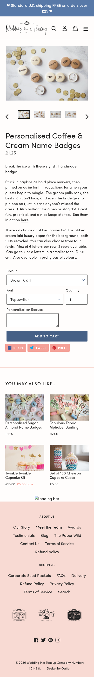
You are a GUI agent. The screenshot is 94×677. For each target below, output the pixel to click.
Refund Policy (32, 583)
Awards (74, 527)
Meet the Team (49, 527)
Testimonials (24, 535)
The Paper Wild (67, 535)
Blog (44, 535)
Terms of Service (59, 543)
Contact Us (29, 543)
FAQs (61, 575)
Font (10, 290)
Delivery (78, 575)
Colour (12, 270)
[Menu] (86, 28)
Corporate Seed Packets (29, 575)
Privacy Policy (62, 583)
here (24, 219)
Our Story (21, 527)
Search (64, 592)
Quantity (72, 290)
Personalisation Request (25, 309)
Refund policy (47, 551)
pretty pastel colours (59, 257)
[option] (24, 115)
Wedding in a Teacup (41, 662)
